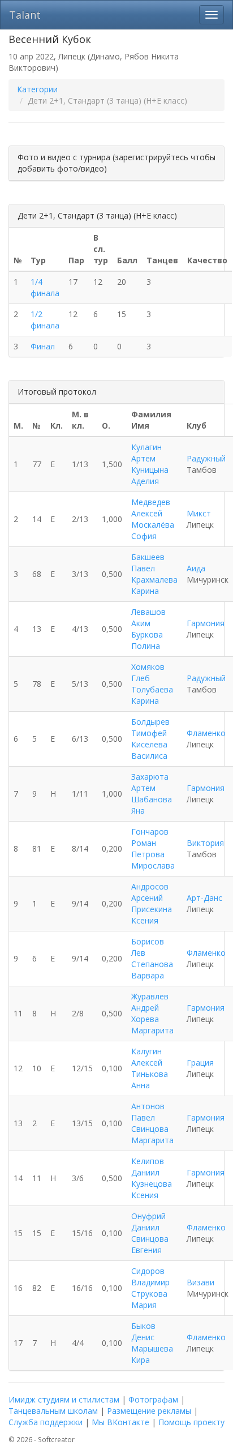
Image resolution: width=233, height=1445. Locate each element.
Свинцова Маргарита (152, 1134)
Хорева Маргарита (152, 1025)
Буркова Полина (147, 640)
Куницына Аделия (150, 475)
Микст (199, 513)
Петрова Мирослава (153, 860)
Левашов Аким (148, 617)
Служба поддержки (45, 1422)
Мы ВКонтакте (120, 1422)
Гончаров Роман (150, 837)
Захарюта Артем (150, 782)
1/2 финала (45, 320)
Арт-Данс (204, 897)
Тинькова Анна (149, 1079)
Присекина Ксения (151, 915)
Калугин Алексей (146, 1057)
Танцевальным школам (53, 1410)
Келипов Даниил (147, 1167)
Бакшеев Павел (148, 563)
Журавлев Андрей (150, 1002)
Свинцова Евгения (150, 1244)
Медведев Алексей (150, 508)
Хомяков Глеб (148, 672)
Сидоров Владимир (150, 1277)
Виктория (205, 842)
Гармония (206, 623)
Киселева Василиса (149, 750)
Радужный (206, 458)
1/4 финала (45, 287)
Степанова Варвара (152, 970)
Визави (200, 1282)
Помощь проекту (191, 1422)
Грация (200, 1062)
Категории (37, 89)
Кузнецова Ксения (151, 1189)
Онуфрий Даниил (148, 1222)
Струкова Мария (149, 1299)
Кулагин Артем (146, 453)
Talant (25, 15)
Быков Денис (143, 1331)
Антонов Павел (148, 1112)
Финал (43, 346)
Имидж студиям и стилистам (63, 1399)
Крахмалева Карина (154, 585)
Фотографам (153, 1399)
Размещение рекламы (149, 1410)
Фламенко (206, 733)
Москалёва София (152, 530)
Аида (196, 568)
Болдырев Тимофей (150, 727)
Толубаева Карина (152, 695)
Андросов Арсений (150, 892)
